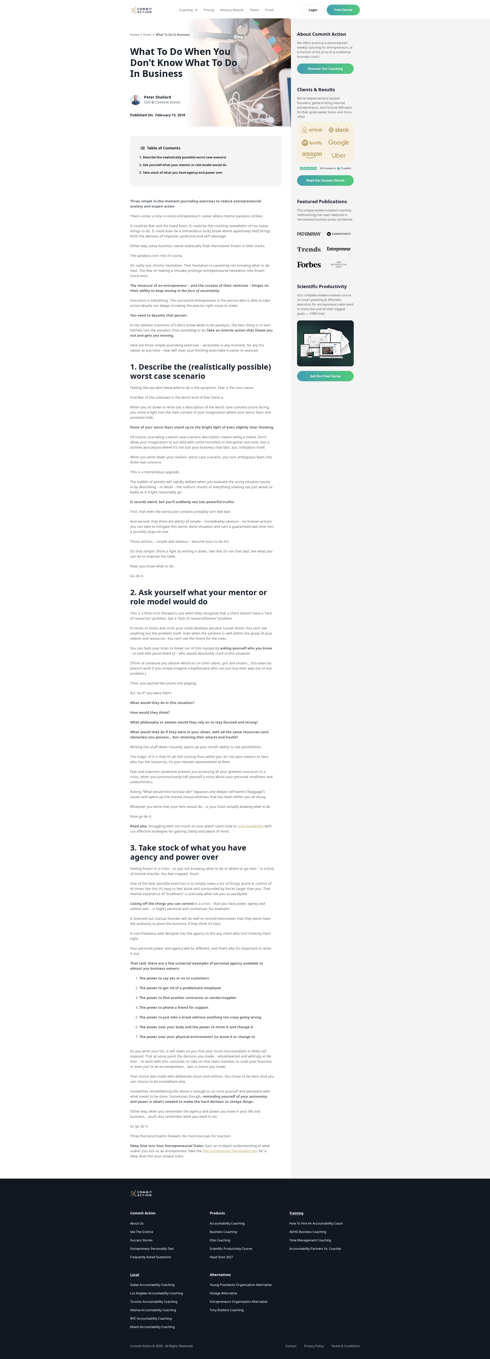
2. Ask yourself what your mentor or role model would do (182, 165)
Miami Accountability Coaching (152, 1327)
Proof (269, 10)
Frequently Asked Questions (150, 1257)
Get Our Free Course (325, 376)
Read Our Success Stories (325, 180)
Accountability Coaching (227, 1223)
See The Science (141, 1232)
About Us (137, 1223)
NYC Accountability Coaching (151, 1318)
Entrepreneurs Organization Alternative (238, 1302)
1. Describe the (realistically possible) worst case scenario (182, 157)
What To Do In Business (173, 35)
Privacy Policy (314, 1346)
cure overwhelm (251, 826)
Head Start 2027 (221, 1257)
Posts (147, 35)
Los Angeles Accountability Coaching (156, 1293)
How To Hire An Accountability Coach (316, 1223)
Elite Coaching (220, 1240)
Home (134, 35)
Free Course (343, 10)
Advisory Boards (232, 10)
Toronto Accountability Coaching (153, 1302)
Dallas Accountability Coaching (152, 1285)
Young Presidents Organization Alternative (241, 1285)
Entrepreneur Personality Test (152, 1249)
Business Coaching (223, 1232)
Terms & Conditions (345, 1346)
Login (313, 10)
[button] (188, 10)
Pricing (209, 10)
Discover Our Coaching (325, 69)
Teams (254, 10)
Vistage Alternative (223, 1293)
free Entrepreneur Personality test (230, 1151)
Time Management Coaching (310, 1240)
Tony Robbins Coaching (227, 1310)
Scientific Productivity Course (231, 1249)
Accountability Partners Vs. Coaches (315, 1249)
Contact (290, 1346)
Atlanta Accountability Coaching (153, 1310)
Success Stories (141, 1240)
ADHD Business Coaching (307, 1232)
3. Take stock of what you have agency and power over (180, 172)
